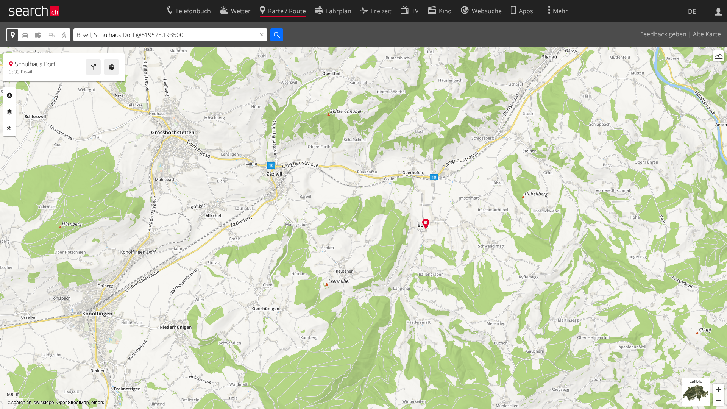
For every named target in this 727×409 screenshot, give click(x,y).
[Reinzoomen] (718, 389)
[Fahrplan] (111, 67)
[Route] (93, 67)
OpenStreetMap (72, 402)
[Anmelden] (718, 11)
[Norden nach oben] (718, 69)
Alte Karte (707, 34)
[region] (363, 228)
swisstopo (44, 402)
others (97, 402)
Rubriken (9, 95)
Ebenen (9, 112)
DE (692, 11)
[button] (425, 224)
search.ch (21, 402)
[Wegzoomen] (718, 400)
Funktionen (9, 128)
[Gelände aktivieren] (718, 55)
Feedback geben (663, 34)
